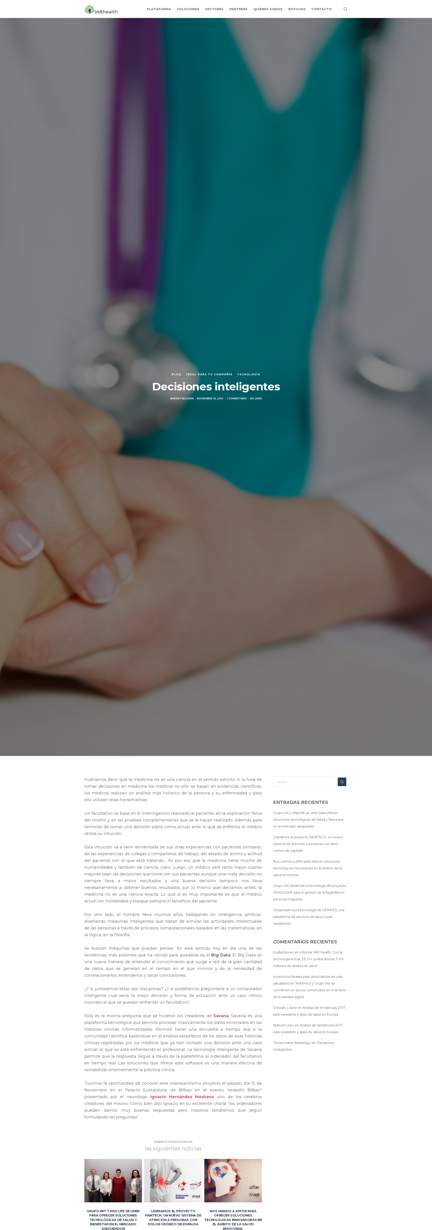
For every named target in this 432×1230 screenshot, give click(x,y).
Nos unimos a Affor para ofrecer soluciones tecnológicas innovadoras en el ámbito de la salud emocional (307, 868)
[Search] (343, 9)
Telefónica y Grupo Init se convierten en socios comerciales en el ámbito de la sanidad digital (309, 990)
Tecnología (248, 374)
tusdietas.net (283, 952)
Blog (176, 374)
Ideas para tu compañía (209, 374)
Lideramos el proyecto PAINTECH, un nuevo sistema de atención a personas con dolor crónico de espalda (308, 844)
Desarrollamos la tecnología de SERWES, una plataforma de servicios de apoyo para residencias (308, 917)
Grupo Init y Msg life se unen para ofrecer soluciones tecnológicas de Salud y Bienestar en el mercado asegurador (308, 819)
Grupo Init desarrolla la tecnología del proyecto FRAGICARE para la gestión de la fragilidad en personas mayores (309, 892)
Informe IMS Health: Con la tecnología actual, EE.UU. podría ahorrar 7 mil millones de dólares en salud (308, 959)
